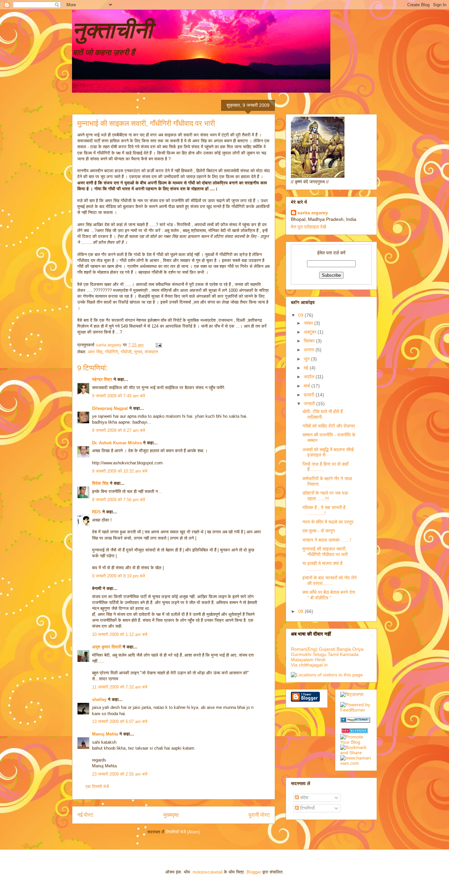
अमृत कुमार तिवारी (106, 646)
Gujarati (327, 649)
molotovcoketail (208, 872)
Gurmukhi (301, 654)
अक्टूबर (311, 332)
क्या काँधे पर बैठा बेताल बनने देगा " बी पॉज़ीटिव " (328, 595)
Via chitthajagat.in (309, 664)
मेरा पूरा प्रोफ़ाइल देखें (308, 226)
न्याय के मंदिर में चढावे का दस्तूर (327, 521)
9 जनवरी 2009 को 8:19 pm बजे (118, 575)
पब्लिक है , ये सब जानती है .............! (323, 510)
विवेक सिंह (100, 483)
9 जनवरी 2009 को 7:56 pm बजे (118, 499)
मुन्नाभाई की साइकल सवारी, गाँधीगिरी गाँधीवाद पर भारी (325, 551)
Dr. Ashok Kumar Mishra (117, 442)
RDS (96, 511)
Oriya (358, 649)
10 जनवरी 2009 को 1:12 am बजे (119, 634)
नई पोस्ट (85, 815)
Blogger (254, 872)
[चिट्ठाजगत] (352, 694)
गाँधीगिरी (111, 351)
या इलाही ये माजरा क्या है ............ (322, 566)
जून (307, 358)
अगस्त (310, 349)
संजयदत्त (151, 351)
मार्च (307, 385)
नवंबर (309, 323)
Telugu (319, 654)
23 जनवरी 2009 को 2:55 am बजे (119, 774)
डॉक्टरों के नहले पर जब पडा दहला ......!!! (325, 495)
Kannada (349, 654)
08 (301, 611)
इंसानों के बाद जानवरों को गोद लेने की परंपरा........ (329, 580)
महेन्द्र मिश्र (102, 379)
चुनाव (138, 351)
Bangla (344, 649)
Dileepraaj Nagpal (110, 408)
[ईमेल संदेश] (158, 344)
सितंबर (310, 340)
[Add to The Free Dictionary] (355, 721)
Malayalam (302, 659)
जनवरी (310, 403)
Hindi (320, 659)
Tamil (333, 654)
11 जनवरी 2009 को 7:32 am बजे (119, 687)
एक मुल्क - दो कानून (318, 530)
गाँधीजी (126, 351)
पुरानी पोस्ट (259, 815)
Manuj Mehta (105, 734)
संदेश (303, 797)
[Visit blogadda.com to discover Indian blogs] (355, 731)
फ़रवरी (310, 394)
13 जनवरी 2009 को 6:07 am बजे (119, 721)
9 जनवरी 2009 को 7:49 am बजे (118, 395)
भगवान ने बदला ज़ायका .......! (326, 540)
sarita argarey (312, 212)
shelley (99, 699)
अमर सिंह (95, 351)
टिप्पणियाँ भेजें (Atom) (183, 831)
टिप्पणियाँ (307, 808)
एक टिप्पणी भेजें (97, 786)
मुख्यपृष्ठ (171, 815)
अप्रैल (310, 376)
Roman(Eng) (304, 649)
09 (301, 315)
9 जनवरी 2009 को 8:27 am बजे (118, 430)
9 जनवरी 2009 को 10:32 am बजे (119, 471)
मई (307, 367)
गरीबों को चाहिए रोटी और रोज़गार (328, 426)
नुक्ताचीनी (112, 30)
